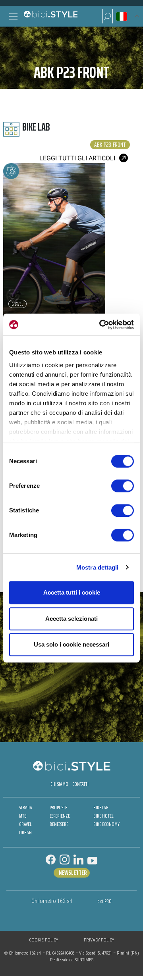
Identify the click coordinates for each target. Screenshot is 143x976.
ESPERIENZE (60, 816)
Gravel (17, 304)
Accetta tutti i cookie (71, 592)
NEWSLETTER (73, 873)
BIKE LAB (100, 807)
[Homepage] (50, 16)
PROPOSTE (58, 807)
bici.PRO (104, 901)
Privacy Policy (99, 940)
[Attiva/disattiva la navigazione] (13, 16)
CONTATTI (80, 784)
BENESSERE (59, 824)
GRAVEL (25, 824)
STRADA (25, 807)
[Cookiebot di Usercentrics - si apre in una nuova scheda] (101, 325)
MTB (23, 816)
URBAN (25, 832)
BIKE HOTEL (103, 816)
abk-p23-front (110, 144)
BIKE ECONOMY (106, 824)
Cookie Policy (43, 940)
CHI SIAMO (59, 784)
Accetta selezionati (71, 618)
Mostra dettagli (97, 567)
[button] (107, 16)
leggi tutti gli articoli (77, 158)
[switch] (122, 485)
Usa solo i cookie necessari (71, 644)
